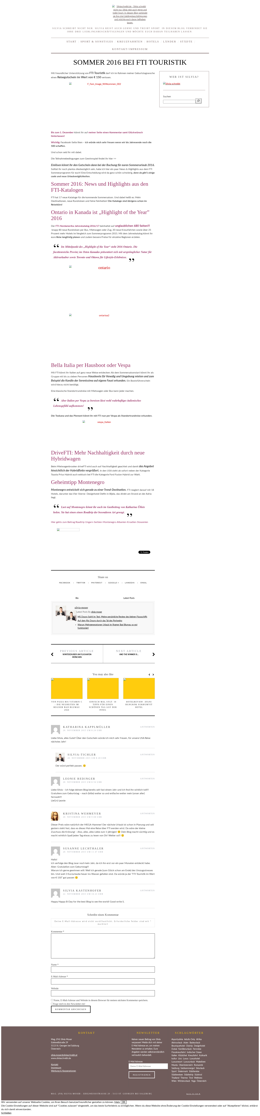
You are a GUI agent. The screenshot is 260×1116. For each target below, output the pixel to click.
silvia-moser (96, 612)
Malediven (201, 1062)
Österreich (201, 1081)
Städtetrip (188, 1075)
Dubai (174, 1049)
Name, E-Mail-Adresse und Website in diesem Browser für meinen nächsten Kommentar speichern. (101, 1000)
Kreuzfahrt (193, 1055)
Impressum (56, 1068)
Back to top (192, 1094)
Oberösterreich (186, 1065)
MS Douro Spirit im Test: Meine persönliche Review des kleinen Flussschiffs (112, 617)
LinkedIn (130, 583)
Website (55, 988)
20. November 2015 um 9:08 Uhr (82, 817)
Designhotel (199, 1046)
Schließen (6, 1113)
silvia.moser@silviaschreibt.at (64, 1055)
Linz (180, 1059)
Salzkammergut (188, 1068)
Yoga (193, 1081)
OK (123, 1102)
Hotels (153, 41)
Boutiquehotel (178, 1046)
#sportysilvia (177, 1039)
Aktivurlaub (177, 1043)
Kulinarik (203, 1055)
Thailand (175, 1078)
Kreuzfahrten (130, 41)
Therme (184, 1078)
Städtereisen (177, 1075)
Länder (169, 41)
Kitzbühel (182, 1055)
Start (72, 41)
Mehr (117, 1102)
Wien (174, 1081)
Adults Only (189, 1039)
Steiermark (183, 1071)
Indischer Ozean (194, 1052)
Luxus (185, 1059)
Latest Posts (129, 598)
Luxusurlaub (189, 1062)
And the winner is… (129, 652)
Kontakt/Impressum (130, 49)
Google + (114, 583)
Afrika (199, 1039)
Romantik (198, 1065)
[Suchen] (198, 100)
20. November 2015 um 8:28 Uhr (87, 758)
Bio (77, 598)
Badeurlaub (195, 1043)
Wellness (198, 1078)
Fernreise (197, 1049)
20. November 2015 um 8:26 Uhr (82, 730)
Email (144, 583)
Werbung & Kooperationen (63, 1071)
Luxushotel (195, 1059)
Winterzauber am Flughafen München (77, 654)
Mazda (175, 1065)
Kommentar (57, 931)
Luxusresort (177, 1062)
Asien (185, 1043)
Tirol (191, 1078)
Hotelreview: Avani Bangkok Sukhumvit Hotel (139, 704)
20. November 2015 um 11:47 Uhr (83, 852)
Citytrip (189, 1046)
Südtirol (198, 1075)
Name (55, 964)
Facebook (65, 583)
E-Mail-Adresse (59, 976)
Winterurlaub (184, 1081)
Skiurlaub (200, 1068)
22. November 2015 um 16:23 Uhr (83, 894)
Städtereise (194, 1071)
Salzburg (175, 1068)
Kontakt (54, 1065)
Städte (186, 41)
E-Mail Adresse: (136, 1062)
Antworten (147, 727)
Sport (174, 1071)
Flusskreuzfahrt (179, 1052)
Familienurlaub (185, 1049)
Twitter (81, 583)
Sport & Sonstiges (96, 41)
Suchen (167, 96)
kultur (174, 1059)
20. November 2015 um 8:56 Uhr (82, 782)
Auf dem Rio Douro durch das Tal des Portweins (100, 621)
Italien (174, 1055)
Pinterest (97, 583)
